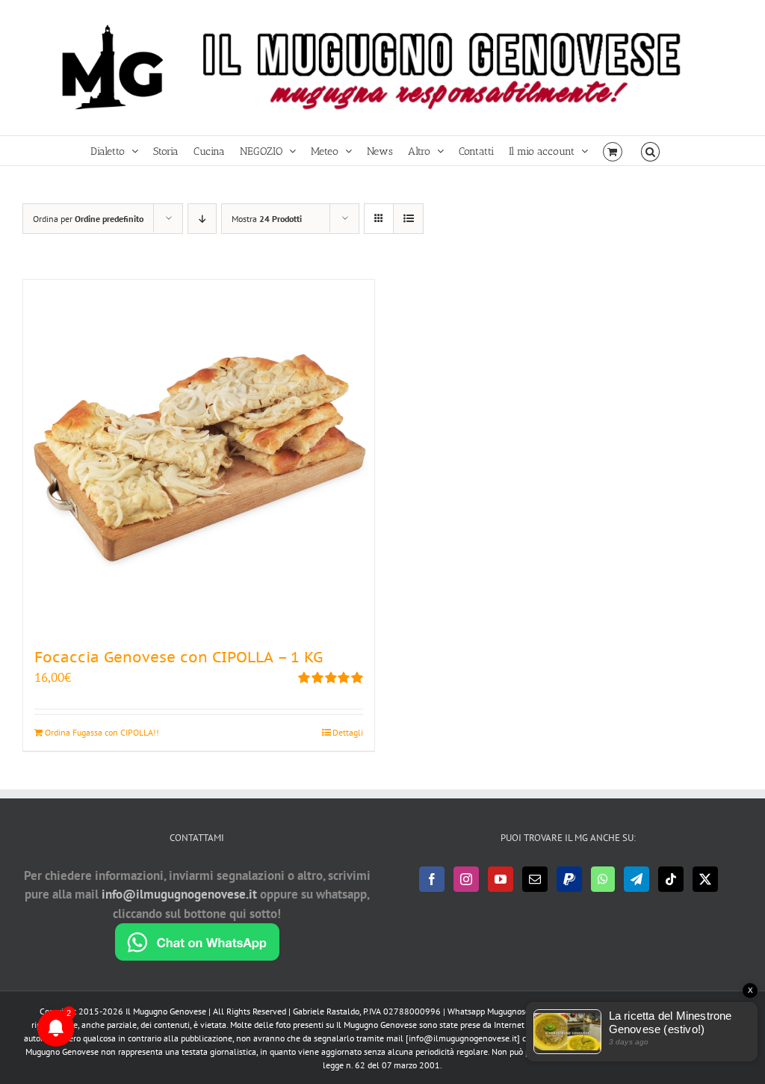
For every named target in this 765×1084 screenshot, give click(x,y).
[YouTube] (500, 879)
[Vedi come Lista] (408, 218)
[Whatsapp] (603, 879)
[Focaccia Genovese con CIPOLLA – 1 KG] (198, 455)
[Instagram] (466, 879)
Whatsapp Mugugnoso (489, 1011)
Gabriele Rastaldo (326, 1011)
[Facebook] (432, 879)
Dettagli (347, 732)
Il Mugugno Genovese (166, 1011)
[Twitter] (705, 879)
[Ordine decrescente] (202, 218)
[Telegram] (636, 879)
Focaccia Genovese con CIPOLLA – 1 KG (178, 657)
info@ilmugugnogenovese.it (179, 894)
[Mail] (535, 879)
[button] (650, 150)
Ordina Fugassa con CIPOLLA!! (102, 732)
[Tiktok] (671, 879)
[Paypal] (569, 879)
